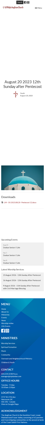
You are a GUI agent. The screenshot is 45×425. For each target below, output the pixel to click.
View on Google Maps (10, 404)
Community (5, 355)
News (3, 320)
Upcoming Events (9, 239)
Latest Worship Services (12, 269)
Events (4, 317)
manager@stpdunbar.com (11, 376)
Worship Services (8, 343)
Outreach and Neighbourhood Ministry (16, 358)
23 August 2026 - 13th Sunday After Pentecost (22, 275)
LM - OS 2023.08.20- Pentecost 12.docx (20, 202)
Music (3, 351)
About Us (5, 312)
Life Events (5, 326)
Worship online (7, 323)
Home (3, 309)
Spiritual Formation (9, 347)
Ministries (5, 315)
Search (20, 2)
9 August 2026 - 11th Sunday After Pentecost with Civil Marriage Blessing (21, 287)
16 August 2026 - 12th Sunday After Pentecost (22, 280)
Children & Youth (8, 362)
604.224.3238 (7, 374)
